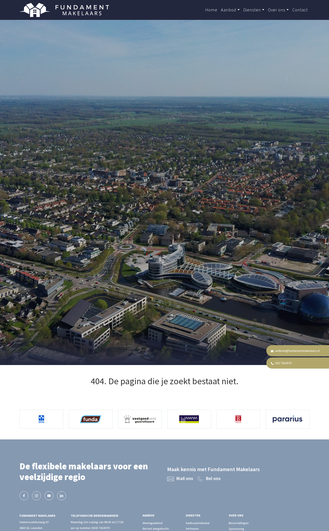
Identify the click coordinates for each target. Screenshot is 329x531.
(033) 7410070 (101, 528)
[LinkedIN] (61, 495)
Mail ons (184, 478)
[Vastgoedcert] (140, 419)
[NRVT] (238, 419)
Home (211, 10)
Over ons (276, 10)
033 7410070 (282, 363)
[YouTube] (49, 495)
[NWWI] (189, 419)
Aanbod (228, 10)
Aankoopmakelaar (198, 523)
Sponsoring (236, 529)
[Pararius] (288, 419)
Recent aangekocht (156, 529)
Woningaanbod (152, 523)
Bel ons (213, 478)
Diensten (252, 10)
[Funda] (91, 419)
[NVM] (41, 419)
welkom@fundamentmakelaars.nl (297, 351)
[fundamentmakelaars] (23, 495)
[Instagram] (36, 495)
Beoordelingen (239, 523)
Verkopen (192, 529)
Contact (300, 10)
